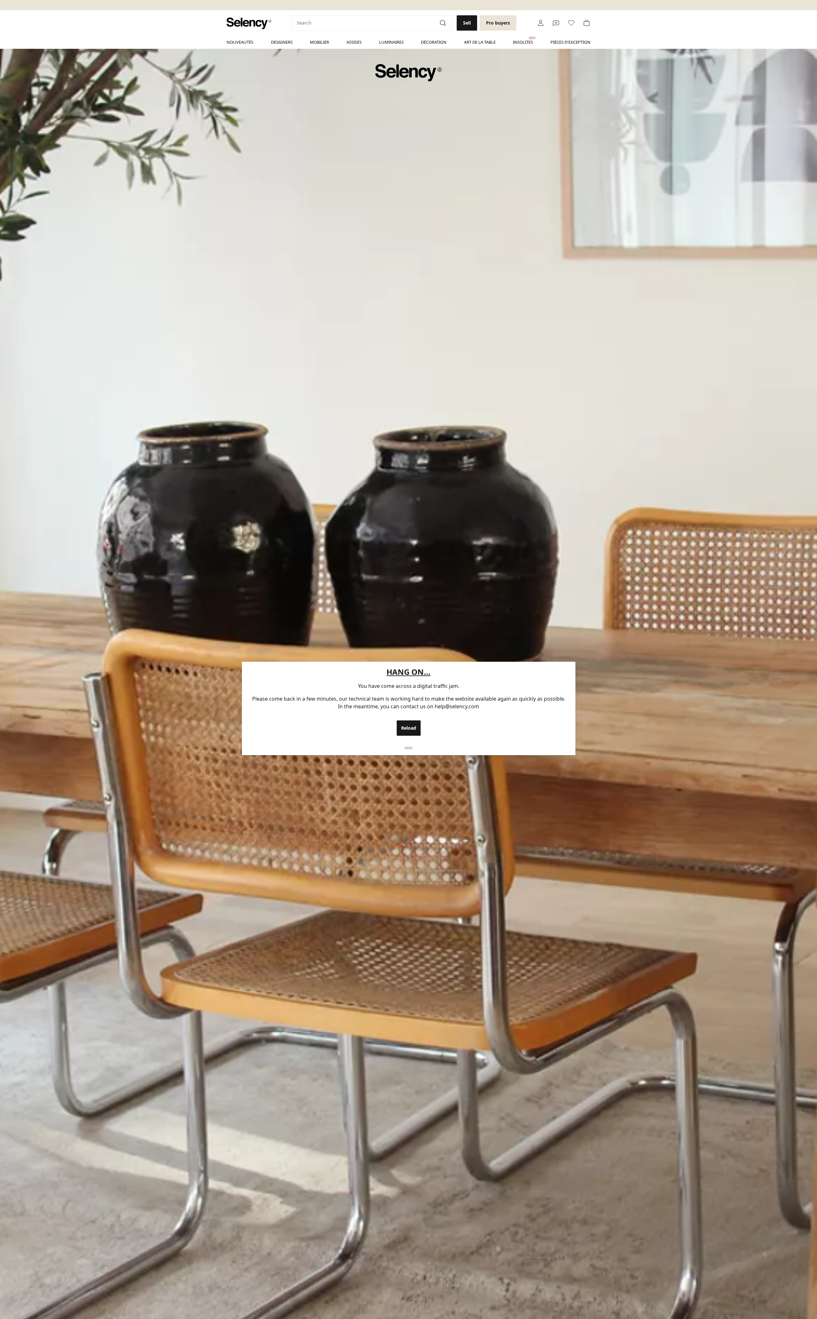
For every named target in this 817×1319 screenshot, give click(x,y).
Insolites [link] (523, 40)
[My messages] (556, 23)
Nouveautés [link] (240, 42)
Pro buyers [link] (498, 23)
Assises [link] (354, 42)
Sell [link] (467, 23)
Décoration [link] (433, 42)
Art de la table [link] (480, 42)
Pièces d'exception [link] (570, 42)
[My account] (540, 23)
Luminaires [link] (391, 42)
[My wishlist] (571, 23)
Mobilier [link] (319, 42)
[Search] (443, 23)
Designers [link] (282, 42)
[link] (249, 23)
